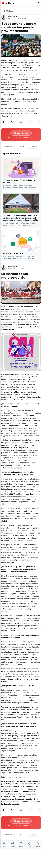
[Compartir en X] (12, 122)
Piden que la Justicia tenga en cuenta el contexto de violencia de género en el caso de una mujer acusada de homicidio (20, 218)
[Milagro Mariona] (4, 17)
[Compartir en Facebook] (3, 122)
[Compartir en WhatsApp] (21, 122)
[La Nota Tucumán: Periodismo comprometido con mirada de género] (8, 3)
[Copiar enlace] (39, 122)
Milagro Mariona (13, 16)
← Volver (9, 11)
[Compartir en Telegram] (30, 122)
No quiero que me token (13, 253)
